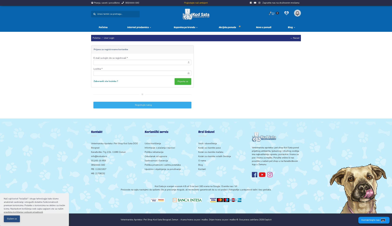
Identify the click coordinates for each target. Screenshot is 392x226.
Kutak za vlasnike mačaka (210, 152)
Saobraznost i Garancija (156, 160)
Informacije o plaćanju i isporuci (160, 147)
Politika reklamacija (154, 152)
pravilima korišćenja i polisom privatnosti (23, 212)
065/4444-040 (132, 2)
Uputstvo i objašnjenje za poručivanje (163, 169)
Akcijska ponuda (227, 27)
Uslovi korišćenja (153, 143)
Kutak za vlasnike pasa (209, 147)
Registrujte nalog (142, 105)
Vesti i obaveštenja (207, 143)
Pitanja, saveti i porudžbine (107, 2)
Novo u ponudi (263, 27)
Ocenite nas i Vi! (229, 186)
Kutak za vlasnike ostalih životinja (214, 156)
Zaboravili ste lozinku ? (106, 81)
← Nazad (294, 38)
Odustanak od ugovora (156, 156)
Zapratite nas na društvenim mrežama (280, 2)
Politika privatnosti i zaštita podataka (163, 164)
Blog (200, 164)
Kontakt (202, 169)
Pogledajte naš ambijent (196, 2)
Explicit (268, 219)
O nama (202, 160)
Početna (103, 27)
